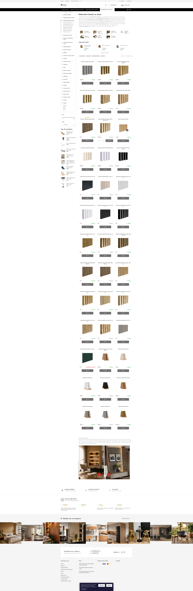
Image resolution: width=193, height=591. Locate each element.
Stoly (64, 67)
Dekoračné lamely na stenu (68, 20)
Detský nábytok (66, 82)
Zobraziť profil (126, 518)
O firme (62, 573)
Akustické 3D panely (67, 35)
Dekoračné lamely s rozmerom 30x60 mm (95, 19)
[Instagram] (124, 552)
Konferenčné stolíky (67, 73)
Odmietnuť (102, 585)
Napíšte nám (67, 1)
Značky (64, 103)
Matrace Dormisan (67, 49)
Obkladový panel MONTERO (67, 30)
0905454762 (113, 5)
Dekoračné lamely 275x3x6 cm (68, 22)
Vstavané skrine (66, 88)
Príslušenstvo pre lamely (67, 31)
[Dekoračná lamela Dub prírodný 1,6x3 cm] (91, 462)
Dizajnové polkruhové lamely (67, 27)
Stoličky (65, 58)
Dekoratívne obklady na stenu (68, 39)
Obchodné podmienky (74, 1)
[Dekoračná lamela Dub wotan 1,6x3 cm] (117, 462)
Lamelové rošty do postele (68, 55)
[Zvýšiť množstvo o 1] (104, 141)
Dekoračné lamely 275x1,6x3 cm (68, 24)
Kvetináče (65, 79)
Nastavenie (84, 589)
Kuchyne (65, 85)
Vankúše (65, 52)
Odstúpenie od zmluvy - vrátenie (66, 580)
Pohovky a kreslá (66, 61)
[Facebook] (122, 552)
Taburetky (65, 64)
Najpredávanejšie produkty (68, 17)
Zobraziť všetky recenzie (74, 500)
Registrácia (129, 1)
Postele (65, 100)
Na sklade (69, 124)
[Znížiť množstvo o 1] (99, 141)
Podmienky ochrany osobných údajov (67, 569)
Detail (87, 83)
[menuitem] (65, 9)
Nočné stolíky (66, 94)
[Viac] (129, 9)
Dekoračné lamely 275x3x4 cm (68, 25)
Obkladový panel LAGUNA (67, 28)
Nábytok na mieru (63, 575)
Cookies (62, 571)
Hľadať (105, 5)
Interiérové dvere (67, 91)
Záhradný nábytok (67, 46)
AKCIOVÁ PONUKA (67, 14)
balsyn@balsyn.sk (96, 551)
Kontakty (62, 1)
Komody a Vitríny (66, 97)
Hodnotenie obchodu (64, 578)
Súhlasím (109, 585)
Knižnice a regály (66, 70)
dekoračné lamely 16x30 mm (95, 16)
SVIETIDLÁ (65, 76)
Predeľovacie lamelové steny (68, 43)
